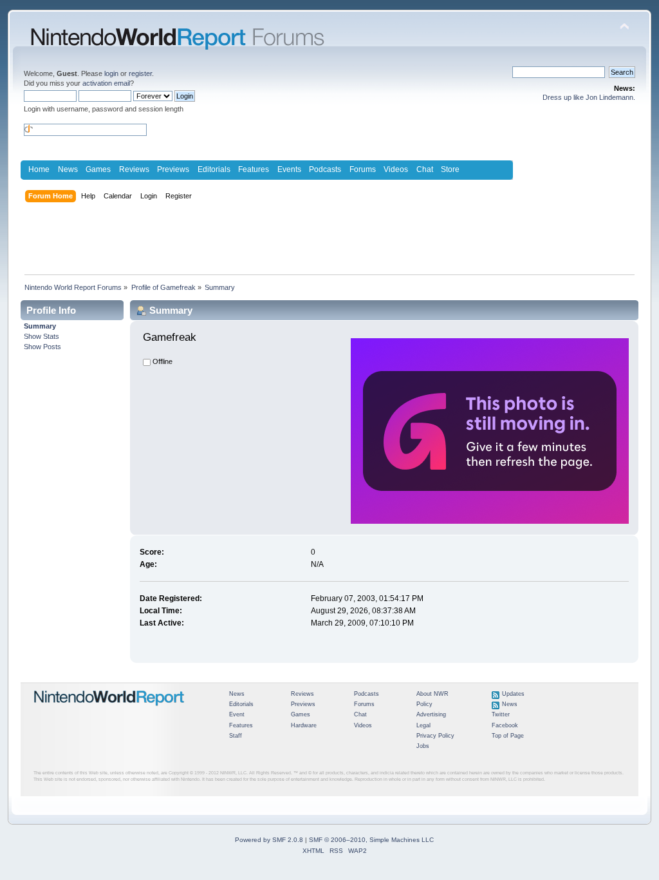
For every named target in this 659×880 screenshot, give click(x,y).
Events (289, 169)
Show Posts (42, 346)
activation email (106, 83)
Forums (362, 169)
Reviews (134, 169)
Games (98, 169)
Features (253, 169)
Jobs (422, 746)
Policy (424, 704)
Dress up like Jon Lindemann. (589, 97)
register (140, 73)
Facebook (505, 725)
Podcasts (325, 169)
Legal (423, 725)
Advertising (431, 714)
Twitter (501, 714)
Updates (513, 694)
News (68, 169)
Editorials (214, 169)
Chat (424, 169)
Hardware (304, 725)
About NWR (432, 694)
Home (39, 169)
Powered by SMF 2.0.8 (269, 839)
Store (450, 169)
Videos (396, 169)
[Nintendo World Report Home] (109, 711)
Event (237, 714)
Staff (235, 735)
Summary (40, 326)
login (111, 73)
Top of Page (508, 735)
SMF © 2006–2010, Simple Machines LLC (371, 839)
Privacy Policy (435, 735)
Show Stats (41, 336)
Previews (173, 169)
